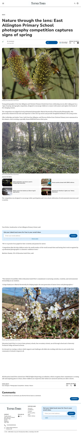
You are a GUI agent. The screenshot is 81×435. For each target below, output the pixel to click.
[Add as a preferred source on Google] (63, 42)
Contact (30, 411)
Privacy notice (35, 238)
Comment (74, 398)
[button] (3, 3)
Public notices (31, 416)
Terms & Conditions (30, 409)
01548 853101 (12, 425)
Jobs (29, 414)
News (3, 14)
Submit (73, 236)
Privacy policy (31, 413)
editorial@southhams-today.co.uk (12, 428)
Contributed (11, 41)
